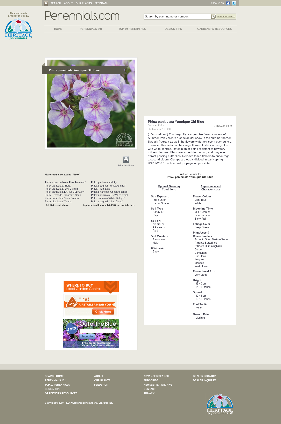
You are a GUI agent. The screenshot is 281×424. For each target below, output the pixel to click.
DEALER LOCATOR (204, 376)
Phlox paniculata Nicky (104, 182)
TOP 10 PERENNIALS (132, 28)
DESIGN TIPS (173, 28)
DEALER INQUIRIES (204, 380)
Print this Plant (126, 165)
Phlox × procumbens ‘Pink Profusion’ (65, 182)
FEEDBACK (102, 3)
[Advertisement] (140, 45)
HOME (58, 28)
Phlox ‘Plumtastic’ (101, 188)
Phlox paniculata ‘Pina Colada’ (62, 198)
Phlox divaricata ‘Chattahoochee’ (109, 191)
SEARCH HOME (54, 376)
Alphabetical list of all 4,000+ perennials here (109, 205)
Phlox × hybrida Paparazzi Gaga (63, 195)
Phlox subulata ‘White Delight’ (108, 198)
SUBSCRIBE (151, 380)
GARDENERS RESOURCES (214, 28)
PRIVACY (149, 393)
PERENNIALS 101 (91, 28)
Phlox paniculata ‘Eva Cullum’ (61, 188)
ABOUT (68, 3)
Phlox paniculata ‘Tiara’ (58, 185)
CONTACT (150, 389)
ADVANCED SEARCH (156, 376)
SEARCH (55, 3)
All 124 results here (57, 205)
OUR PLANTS (84, 3)
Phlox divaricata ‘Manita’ (58, 201)
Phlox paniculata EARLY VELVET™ (65, 191)
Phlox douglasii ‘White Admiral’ (108, 185)
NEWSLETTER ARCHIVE (158, 384)
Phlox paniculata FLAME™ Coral (109, 195)
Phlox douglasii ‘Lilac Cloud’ (107, 201)
